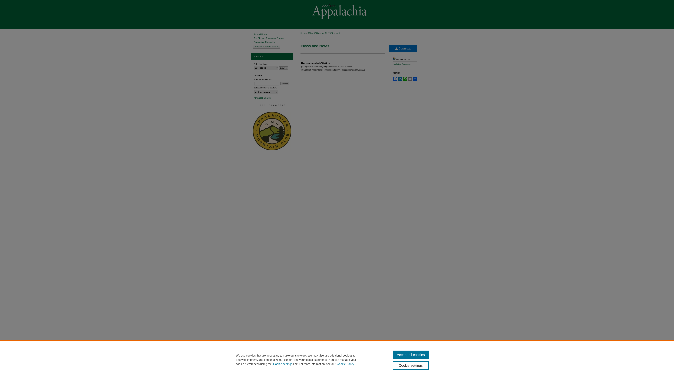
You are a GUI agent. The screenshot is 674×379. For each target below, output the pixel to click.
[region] (337, 359)
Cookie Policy (345, 364)
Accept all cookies (411, 355)
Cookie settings (282, 364)
